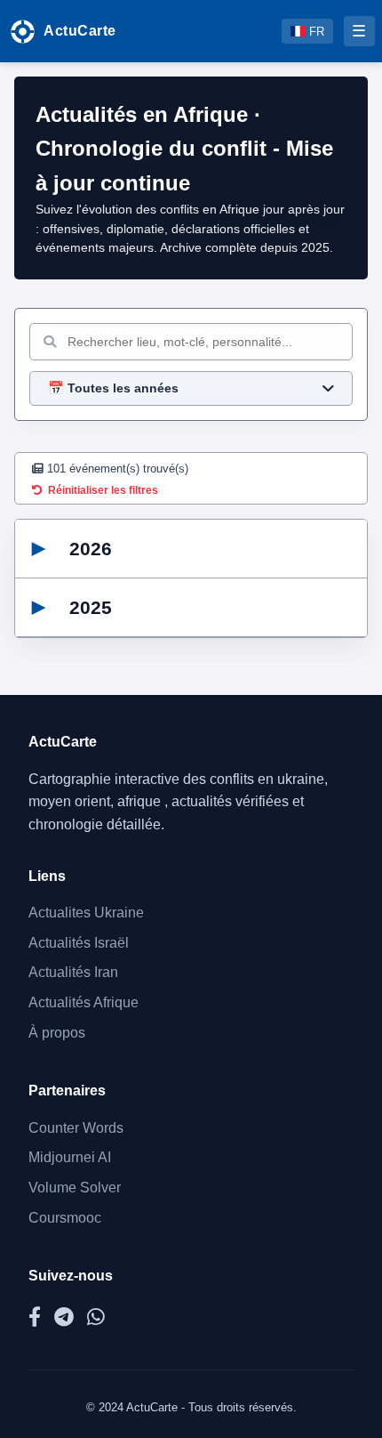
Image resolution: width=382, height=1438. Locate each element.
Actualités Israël (78, 942)
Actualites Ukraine (86, 912)
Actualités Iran (73, 972)
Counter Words (75, 1127)
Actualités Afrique (83, 1002)
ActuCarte (80, 30)
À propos (56, 1032)
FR (316, 31)
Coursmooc (64, 1217)
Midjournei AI (69, 1157)
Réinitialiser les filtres (103, 490)
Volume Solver (74, 1187)
